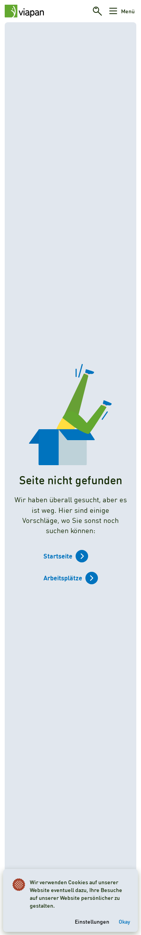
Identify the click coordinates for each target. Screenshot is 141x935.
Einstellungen (92, 921)
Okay (124, 921)
